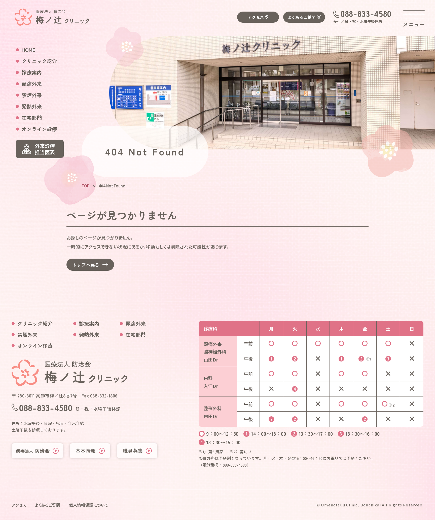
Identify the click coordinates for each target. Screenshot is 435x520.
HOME (28, 49)
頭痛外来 (32, 83)
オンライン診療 (39, 129)
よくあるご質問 (301, 17)
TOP (85, 185)
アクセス (256, 17)
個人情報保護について (88, 505)
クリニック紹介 (39, 61)
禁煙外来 (32, 95)
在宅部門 (32, 117)
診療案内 (32, 72)
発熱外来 (32, 106)
